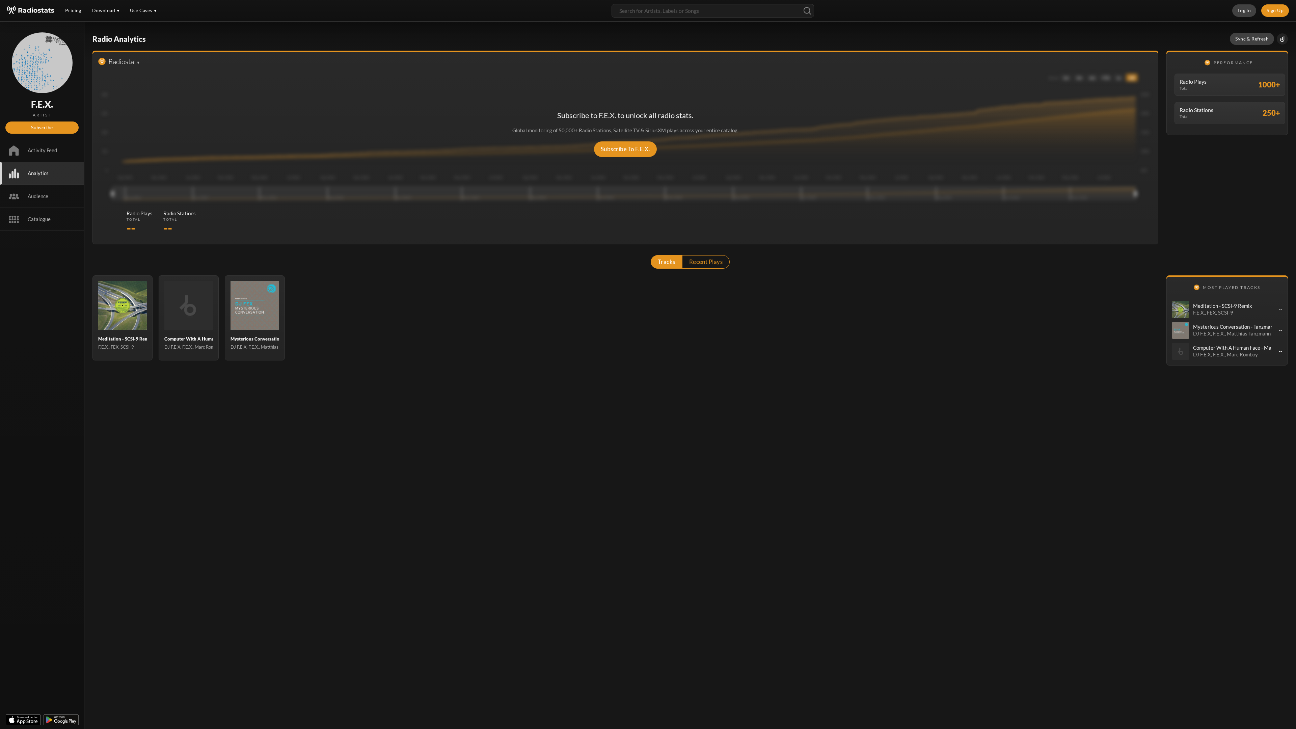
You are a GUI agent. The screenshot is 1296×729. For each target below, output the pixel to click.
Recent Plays (706, 261)
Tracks (666, 261)
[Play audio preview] (1180, 309)
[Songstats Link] (1282, 39)
